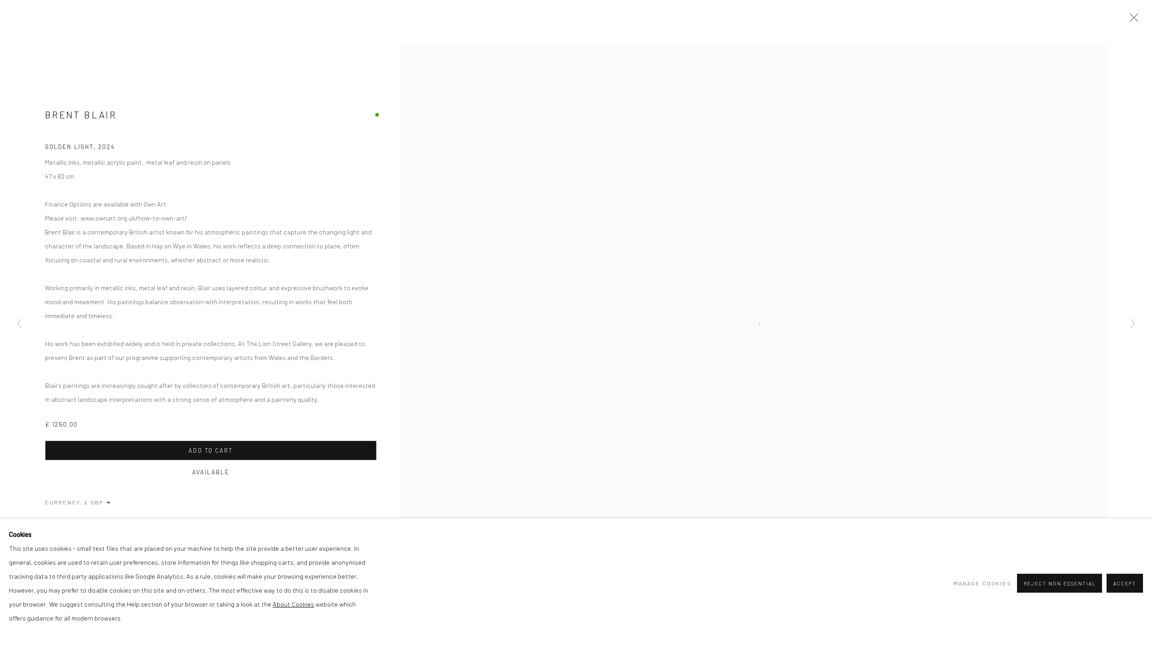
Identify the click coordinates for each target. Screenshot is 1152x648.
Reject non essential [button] (1059, 583)
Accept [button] (1124, 583)
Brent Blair (81, 114)
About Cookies (293, 604)
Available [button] (211, 472)
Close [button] (1131, 20)
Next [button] (1132, 324)
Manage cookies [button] (983, 583)
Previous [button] (19, 324)
